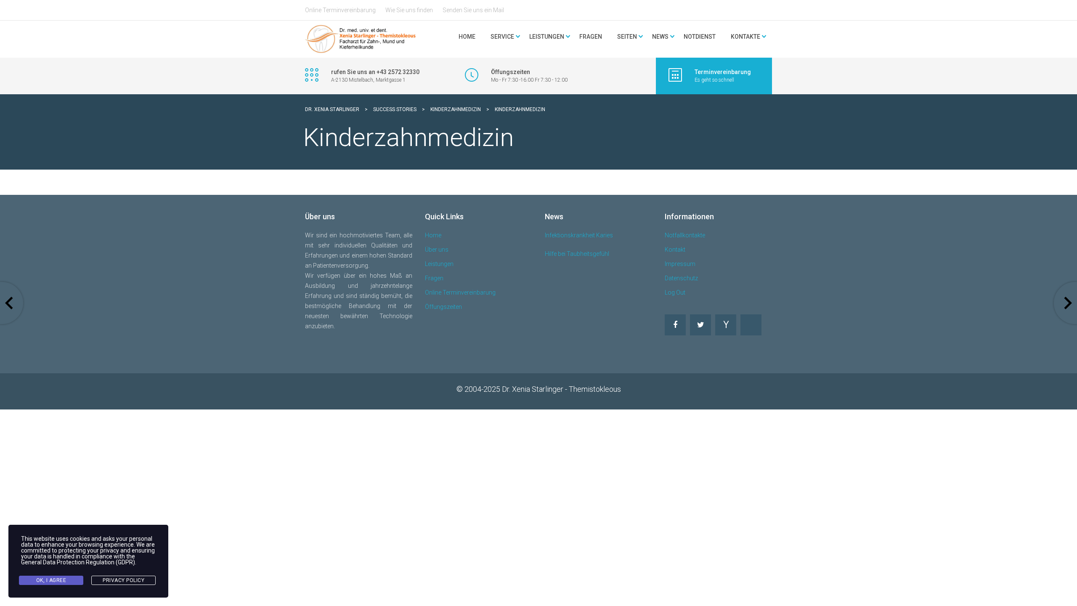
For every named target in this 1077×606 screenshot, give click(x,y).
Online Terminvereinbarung (340, 10)
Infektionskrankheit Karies (579, 235)
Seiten (627, 36)
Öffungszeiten (443, 306)
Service (502, 36)
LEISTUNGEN (546, 36)
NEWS (660, 36)
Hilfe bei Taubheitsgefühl (577, 253)
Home (467, 36)
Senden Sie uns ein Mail (473, 10)
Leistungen (439, 263)
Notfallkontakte (685, 235)
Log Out (675, 292)
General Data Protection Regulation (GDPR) (78, 562)
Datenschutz (681, 278)
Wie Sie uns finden (409, 10)
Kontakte (745, 36)
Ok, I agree (51, 580)
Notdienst (700, 36)
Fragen (590, 36)
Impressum (680, 263)
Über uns (436, 249)
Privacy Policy (123, 580)
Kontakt (675, 249)
